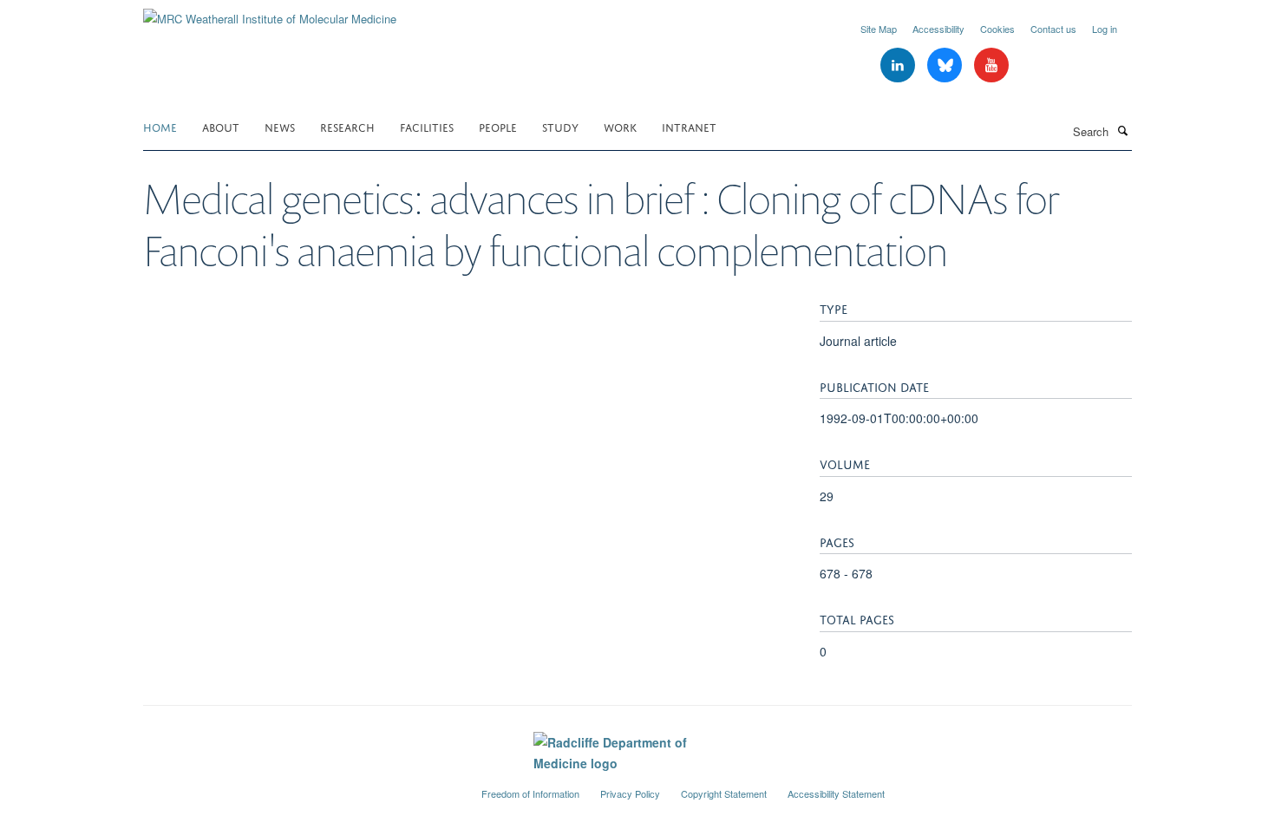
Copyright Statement (724, 793)
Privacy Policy (630, 793)
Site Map (878, 29)
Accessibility (938, 29)
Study (560, 126)
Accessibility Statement (836, 793)
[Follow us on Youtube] (991, 65)
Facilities (427, 126)
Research (347, 126)
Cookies (997, 29)
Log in (1104, 29)
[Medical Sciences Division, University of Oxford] (299, 786)
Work (620, 126)
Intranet (689, 126)
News (280, 126)
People (498, 126)
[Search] (1122, 130)
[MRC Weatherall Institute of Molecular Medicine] (269, 12)
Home (160, 126)
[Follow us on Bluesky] (946, 65)
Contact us (1053, 29)
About (220, 126)
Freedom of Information (530, 793)
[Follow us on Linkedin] (899, 65)
